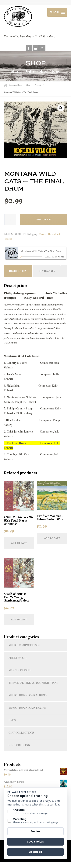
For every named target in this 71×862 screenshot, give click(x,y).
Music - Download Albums (28, 695)
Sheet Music (17, 658)
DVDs (12, 720)
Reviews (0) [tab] (47, 271)
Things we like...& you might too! (33, 683)
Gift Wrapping (19, 745)
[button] (60, 108)
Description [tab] (17, 271)
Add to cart (43, 219)
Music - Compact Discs (24, 645)
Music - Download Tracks (27, 708)
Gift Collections (21, 733)
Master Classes (20, 670)
